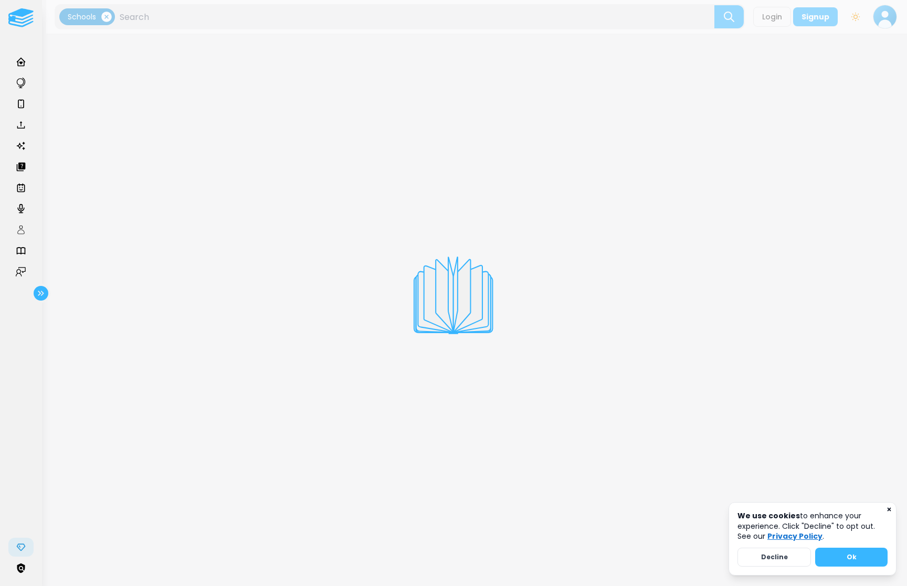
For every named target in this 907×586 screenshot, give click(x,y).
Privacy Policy (794, 536)
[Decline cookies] (889, 509)
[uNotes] (21, 17)
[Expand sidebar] (41, 293)
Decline (774, 556)
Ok (852, 556)
